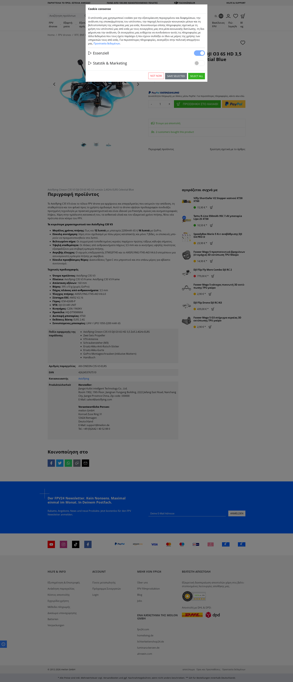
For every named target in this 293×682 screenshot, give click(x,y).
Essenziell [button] (101, 53)
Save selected (176, 76)
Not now (156, 75)
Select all (196, 76)
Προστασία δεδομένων (107, 43)
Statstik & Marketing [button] (110, 63)
